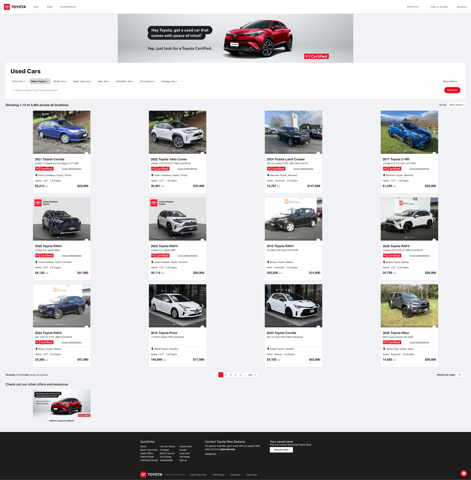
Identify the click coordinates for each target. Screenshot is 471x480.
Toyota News (185, 446)
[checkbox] (86, 154)
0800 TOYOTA (220, 449)
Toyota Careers (251, 475)
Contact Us (210, 454)
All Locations (148, 81)
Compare (164, 450)
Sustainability (166, 460)
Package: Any (169, 81)
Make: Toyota (39, 81)
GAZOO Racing (218, 475)
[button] (463, 473)
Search (452, 90)
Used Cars (184, 453)
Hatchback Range (149, 460)
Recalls (183, 450)
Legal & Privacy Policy (198, 475)
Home (143, 446)
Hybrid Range (147, 457)
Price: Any (19, 81)
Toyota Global (235, 475)
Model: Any (61, 81)
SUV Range (165, 457)
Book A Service (167, 453)
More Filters (450, 81)
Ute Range (184, 457)
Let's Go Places (167, 446)
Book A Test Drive (149, 450)
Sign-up (183, 460)
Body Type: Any (83, 81)
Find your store (281, 450)
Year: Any (104, 81)
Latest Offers (146, 453)
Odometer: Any (125, 81)
